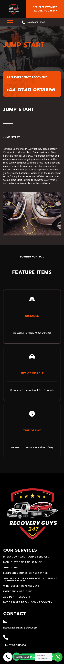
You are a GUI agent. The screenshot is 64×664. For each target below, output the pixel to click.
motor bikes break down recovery (28, 602)
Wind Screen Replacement (21, 586)
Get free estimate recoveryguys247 (45, 9)
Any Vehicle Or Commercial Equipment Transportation (30, 579)
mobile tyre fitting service (22, 562)
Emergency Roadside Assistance (25, 573)
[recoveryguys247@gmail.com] (5, 621)
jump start (11, 567)
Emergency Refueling (17, 591)
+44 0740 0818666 (14, 645)
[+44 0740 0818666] (5, 637)
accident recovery (16, 596)
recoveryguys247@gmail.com (20, 627)
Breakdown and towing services (26, 556)
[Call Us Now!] (7, 657)
